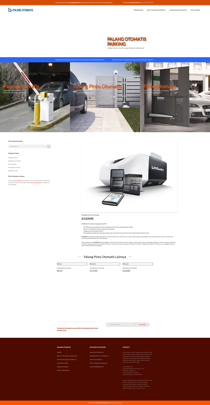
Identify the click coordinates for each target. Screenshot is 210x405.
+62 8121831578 (148, 2)
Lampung (125, 244)
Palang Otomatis (12, 157)
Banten (131, 242)
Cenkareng (172, 242)
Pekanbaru (108, 244)
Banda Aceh (96, 244)
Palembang (115, 244)
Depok (136, 242)
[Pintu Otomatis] (175, 97)
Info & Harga (195, 10)
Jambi (120, 244)
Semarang (90, 244)
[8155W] (105, 264)
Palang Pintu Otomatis (14, 161)
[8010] (72, 264)
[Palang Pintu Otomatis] (105, 97)
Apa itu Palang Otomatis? (156, 10)
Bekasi (144, 242)
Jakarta (126, 242)
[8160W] (138, 264)
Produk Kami (138, 10)
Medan (103, 244)
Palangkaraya (145, 244)
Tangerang (149, 242)
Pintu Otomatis (12, 164)
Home (59, 352)
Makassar (157, 244)
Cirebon (160, 242)
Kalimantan (131, 244)
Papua (83, 245)
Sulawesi (152, 244)
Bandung (155, 242)
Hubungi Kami (62, 363)
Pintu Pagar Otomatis (14, 167)
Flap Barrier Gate (13, 170)
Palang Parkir (62, 366)
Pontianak (138, 244)
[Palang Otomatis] (35, 97)
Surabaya (84, 244)
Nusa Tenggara (165, 244)
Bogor (140, 242)
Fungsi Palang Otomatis (178, 10)
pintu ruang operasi (36, 182)
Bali (171, 244)
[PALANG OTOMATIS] (20, 10)
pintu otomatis (17, 180)
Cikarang (166, 242)
